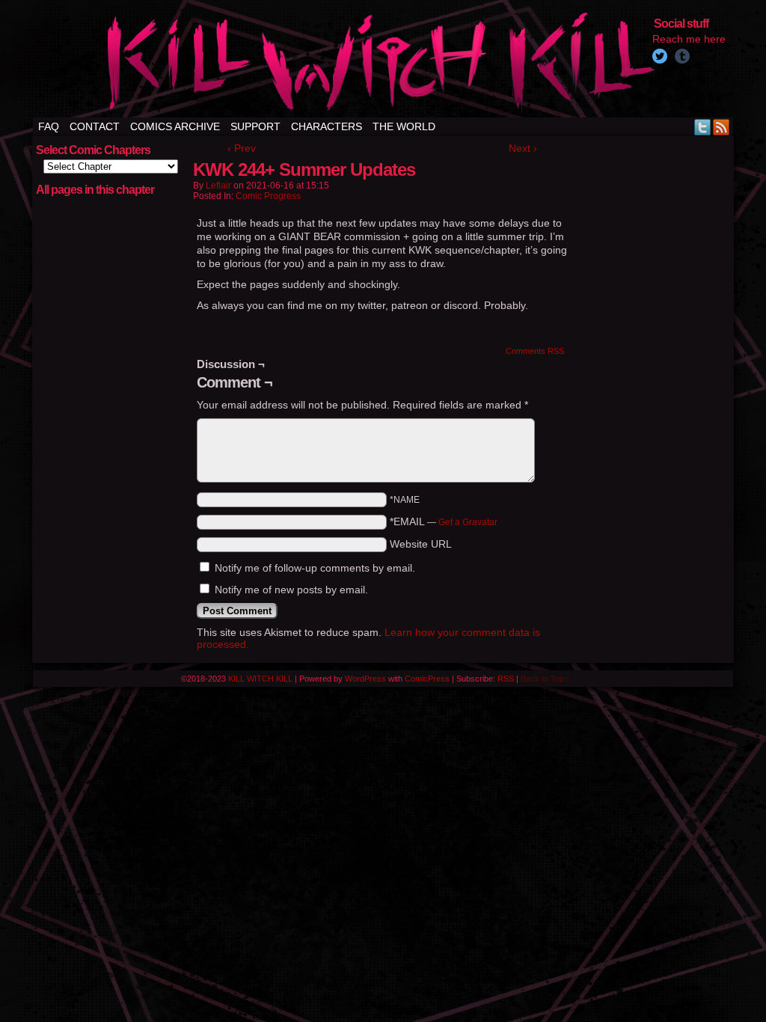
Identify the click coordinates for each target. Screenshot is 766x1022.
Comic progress (268, 196)
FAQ (48, 126)
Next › (523, 148)
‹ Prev (241, 148)
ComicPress (427, 678)
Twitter (702, 126)
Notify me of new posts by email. (291, 590)
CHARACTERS (326, 126)
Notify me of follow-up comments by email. (315, 568)
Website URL (421, 544)
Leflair (218, 185)
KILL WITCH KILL (260, 678)
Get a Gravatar (467, 522)
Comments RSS (535, 350)
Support (255, 126)
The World (404, 126)
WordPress (365, 678)
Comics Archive (175, 126)
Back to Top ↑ (546, 678)
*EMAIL (443, 521)
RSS (721, 126)
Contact (95, 126)
